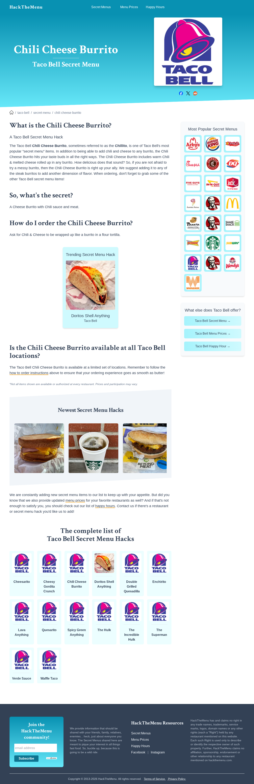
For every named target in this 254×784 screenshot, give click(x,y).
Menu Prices (140, 739)
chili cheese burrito (68, 112)
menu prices (75, 500)
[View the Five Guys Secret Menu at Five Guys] (193, 183)
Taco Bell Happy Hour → (212, 346)
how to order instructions (29, 373)
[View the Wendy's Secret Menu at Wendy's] (232, 263)
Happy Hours (140, 746)
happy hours (105, 506)
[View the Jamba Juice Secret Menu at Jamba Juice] (193, 203)
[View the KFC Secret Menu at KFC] (212, 203)
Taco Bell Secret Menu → (213, 320)
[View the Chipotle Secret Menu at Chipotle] (212, 163)
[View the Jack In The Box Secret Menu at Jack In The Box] (232, 183)
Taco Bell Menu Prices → (213, 333)
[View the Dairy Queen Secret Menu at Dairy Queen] (232, 163)
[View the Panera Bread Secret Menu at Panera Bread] (193, 223)
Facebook (138, 752)
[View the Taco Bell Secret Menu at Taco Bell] (193, 263)
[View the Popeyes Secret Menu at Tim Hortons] (212, 263)
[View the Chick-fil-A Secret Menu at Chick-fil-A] (193, 163)
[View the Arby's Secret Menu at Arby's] (193, 144)
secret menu (42, 112)
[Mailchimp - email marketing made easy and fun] (51, 758)
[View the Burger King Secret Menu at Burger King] (212, 144)
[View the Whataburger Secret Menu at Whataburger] (193, 283)
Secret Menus (141, 733)
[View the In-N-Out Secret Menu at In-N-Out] (212, 183)
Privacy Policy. (176, 778)
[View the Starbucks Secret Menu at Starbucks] (212, 243)
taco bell (23, 112)
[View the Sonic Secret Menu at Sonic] (193, 243)
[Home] (11, 112)
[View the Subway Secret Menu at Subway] (232, 243)
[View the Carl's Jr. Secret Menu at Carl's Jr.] (232, 144)
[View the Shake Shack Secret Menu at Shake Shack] (232, 223)
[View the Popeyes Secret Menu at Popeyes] (212, 223)
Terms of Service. (155, 778)
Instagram (158, 752)
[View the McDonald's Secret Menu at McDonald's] (232, 203)
